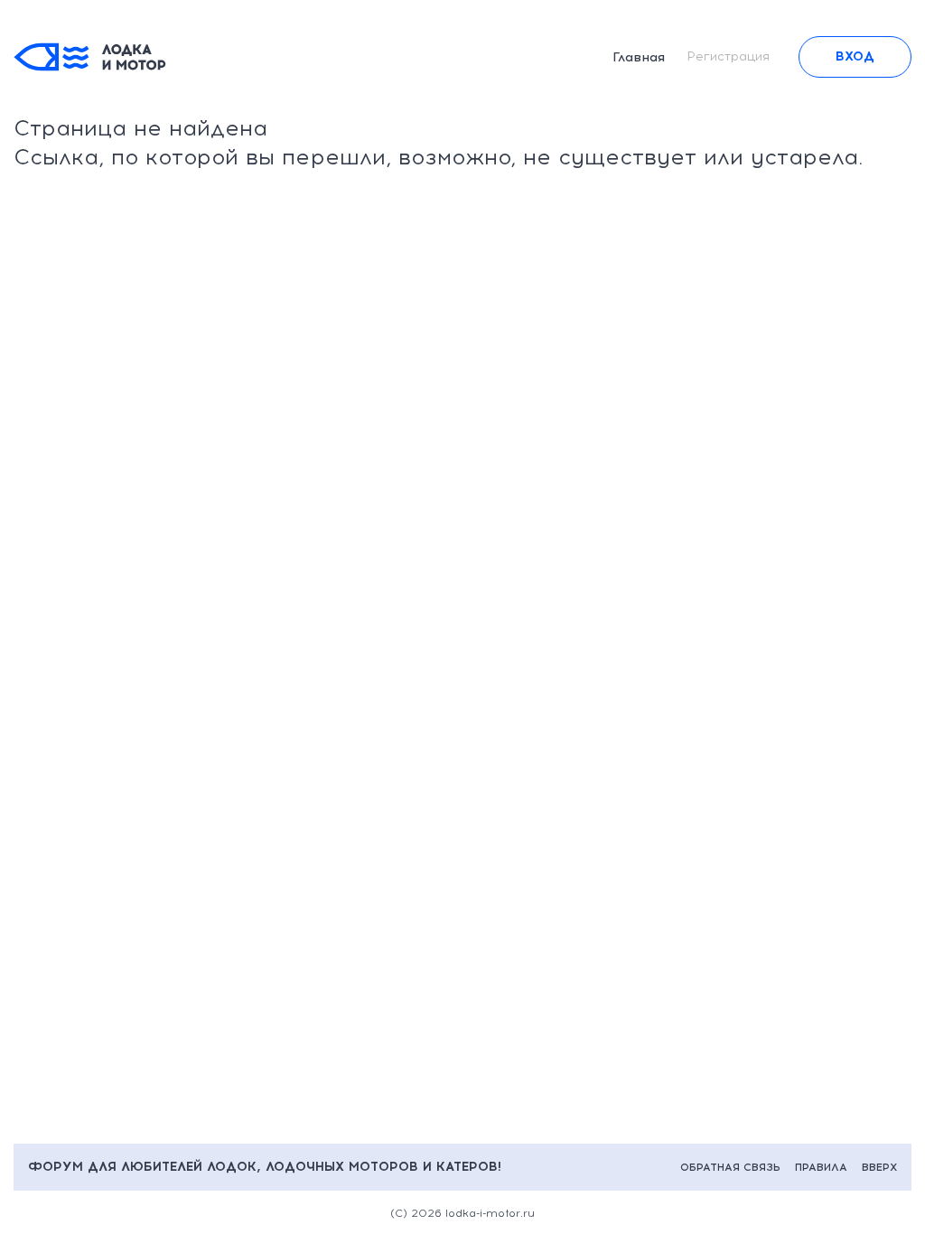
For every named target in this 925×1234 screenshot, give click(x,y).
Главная (638, 57)
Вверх (879, 1167)
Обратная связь (730, 1167)
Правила (821, 1167)
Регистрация (728, 56)
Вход (855, 56)
